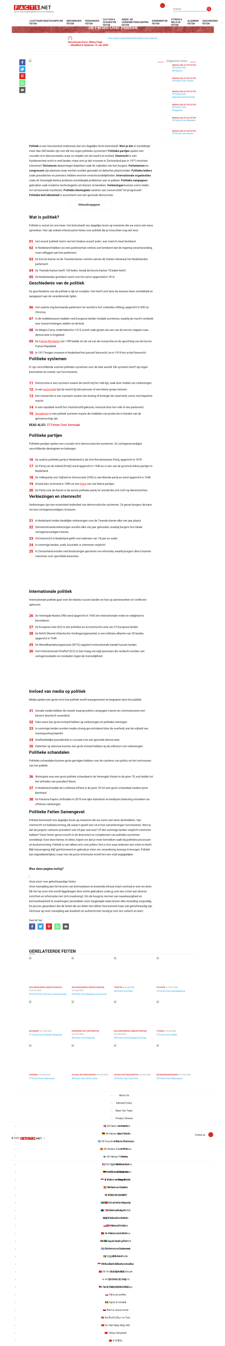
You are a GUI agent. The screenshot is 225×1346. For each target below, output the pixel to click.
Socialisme (42, 413)
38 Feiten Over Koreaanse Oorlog (130, 1038)
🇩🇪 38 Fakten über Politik (115, 1133)
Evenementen (159, 22)
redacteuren (112, 901)
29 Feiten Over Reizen (182, 133)
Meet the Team (124, 1110)
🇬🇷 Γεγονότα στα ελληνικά (115, 1248)
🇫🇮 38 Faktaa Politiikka (115, 1156)
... (222, 22)
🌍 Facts (116, 1164)
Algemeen (193, 22)
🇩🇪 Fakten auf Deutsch (115, 1172)
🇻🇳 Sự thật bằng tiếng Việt (115, 1325)
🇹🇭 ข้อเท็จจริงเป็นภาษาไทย (115, 1317)
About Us (124, 1095)
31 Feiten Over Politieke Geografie (45, 1034)
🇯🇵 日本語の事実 (115, 1271)
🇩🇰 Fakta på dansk (116, 1210)
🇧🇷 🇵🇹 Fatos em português (115, 1202)
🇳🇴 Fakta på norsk (115, 1225)
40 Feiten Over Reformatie (85, 1078)
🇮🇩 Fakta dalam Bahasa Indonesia (116, 1263)
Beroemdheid (74, 22)
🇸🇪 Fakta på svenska (115, 1217)
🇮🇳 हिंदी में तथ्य (115, 1256)
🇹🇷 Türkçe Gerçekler (116, 1332)
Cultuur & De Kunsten (109, 22)
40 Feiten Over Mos (123, 991)
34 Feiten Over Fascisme (126, 1078)
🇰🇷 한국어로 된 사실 (116, 1279)
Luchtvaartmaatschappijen (46, 22)
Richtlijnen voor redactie (145, 38)
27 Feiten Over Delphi (167, 1034)
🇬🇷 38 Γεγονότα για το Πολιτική (115, 1141)
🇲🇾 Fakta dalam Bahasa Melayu (115, 1286)
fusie (83, 483)
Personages (92, 22)
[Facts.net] (32, 7)
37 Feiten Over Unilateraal (41, 1078)
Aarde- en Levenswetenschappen (135, 22)
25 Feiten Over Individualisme (171, 991)
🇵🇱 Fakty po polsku (115, 1294)
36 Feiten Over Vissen (182, 81)
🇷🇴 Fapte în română (115, 1302)
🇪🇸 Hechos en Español (115, 1187)
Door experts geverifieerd (120, 38)
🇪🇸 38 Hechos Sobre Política (115, 1149)
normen (108, 896)
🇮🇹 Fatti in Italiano (116, 1194)
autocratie (49, 389)
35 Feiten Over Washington (170, 1078)
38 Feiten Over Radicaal (83, 1038)
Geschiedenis (210, 22)
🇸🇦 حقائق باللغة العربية (115, 1240)
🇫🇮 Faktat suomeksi (115, 1233)
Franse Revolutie (49, 341)
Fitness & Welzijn (176, 22)
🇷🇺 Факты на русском (115, 1309)
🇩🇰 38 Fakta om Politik (115, 1126)
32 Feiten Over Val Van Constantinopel (48, 994)
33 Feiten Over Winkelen (183, 120)
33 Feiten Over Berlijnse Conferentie (89, 994)
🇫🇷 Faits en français (115, 1179)
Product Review (124, 1118)
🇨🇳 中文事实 (115, 1340)
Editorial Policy (124, 1103)
